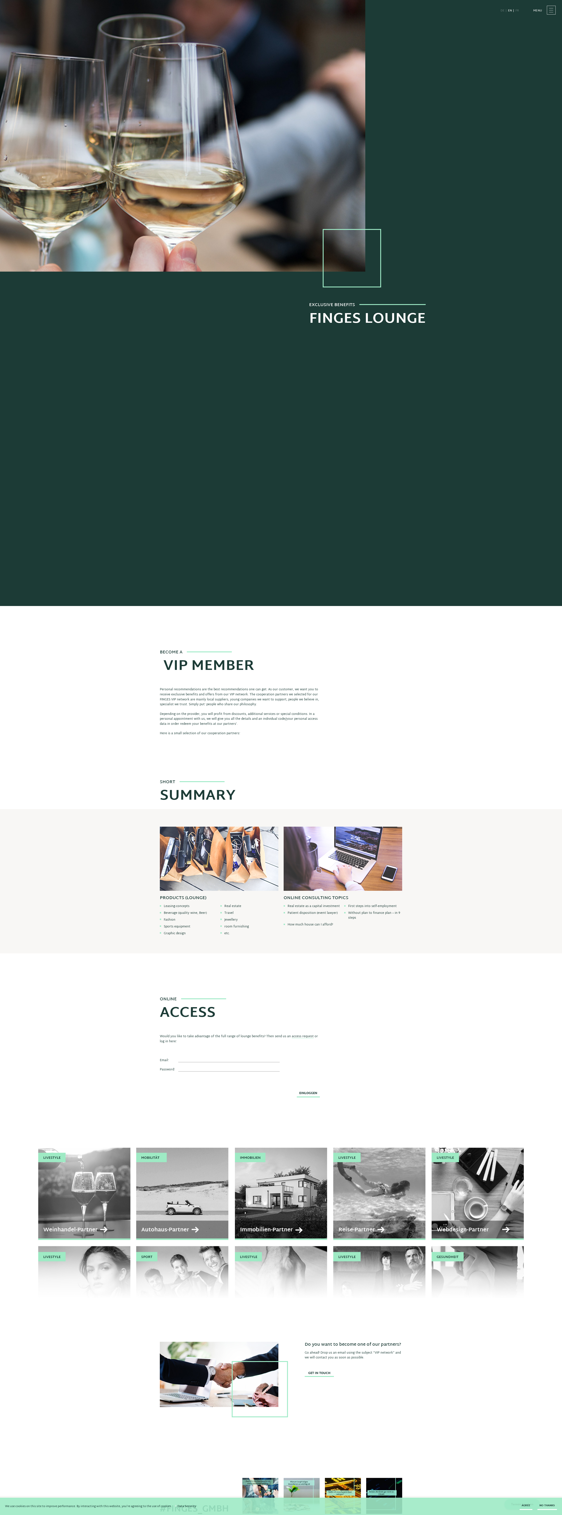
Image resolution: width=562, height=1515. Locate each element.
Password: (167, 1070)
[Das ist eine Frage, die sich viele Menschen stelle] (343, 1496)
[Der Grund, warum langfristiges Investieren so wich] (302, 1496)
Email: (164, 1060)
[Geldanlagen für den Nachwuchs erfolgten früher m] (260, 1496)
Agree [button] (526, 1505)
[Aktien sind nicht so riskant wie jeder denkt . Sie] (384, 1496)
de (502, 11)
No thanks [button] (547, 1505)
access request (303, 1036)
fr (517, 11)
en (510, 11)
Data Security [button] (186, 1506)
